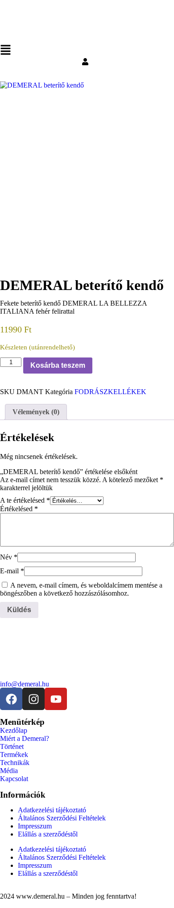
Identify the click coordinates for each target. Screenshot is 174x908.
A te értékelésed (25, 500)
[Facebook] (11, 699)
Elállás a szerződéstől (48, 834)
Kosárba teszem (57, 365)
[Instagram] (33, 699)
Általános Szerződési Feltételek (62, 818)
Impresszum (35, 826)
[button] (87, 51)
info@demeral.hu (24, 684)
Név (8, 557)
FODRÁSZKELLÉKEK (110, 391)
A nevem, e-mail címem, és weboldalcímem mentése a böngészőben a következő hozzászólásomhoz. (81, 589)
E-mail (12, 571)
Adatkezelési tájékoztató (52, 810)
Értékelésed (19, 509)
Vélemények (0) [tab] (35, 412)
